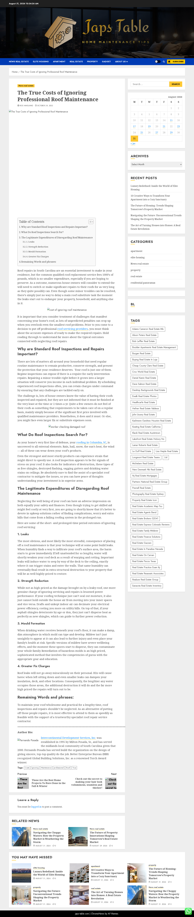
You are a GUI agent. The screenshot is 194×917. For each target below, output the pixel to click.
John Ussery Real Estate (143, 414)
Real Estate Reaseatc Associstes (148, 573)
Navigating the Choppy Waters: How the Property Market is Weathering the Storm (48, 837)
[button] (164, 61)
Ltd (165, 457)
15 (171, 120)
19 (149, 126)
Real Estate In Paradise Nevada (147, 549)
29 (171, 132)
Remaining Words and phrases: (38, 261)
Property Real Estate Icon (144, 500)
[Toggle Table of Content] (89, 221)
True (74, 767)
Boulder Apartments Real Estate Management (154, 347)
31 (134, 138)
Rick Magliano (26, 106)
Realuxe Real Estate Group (145, 579)
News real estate (19, 61)
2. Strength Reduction (37, 246)
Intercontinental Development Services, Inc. (68, 737)
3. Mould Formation (36, 251)
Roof (68, 767)
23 (178, 126)
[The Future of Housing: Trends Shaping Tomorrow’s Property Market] (137, 873)
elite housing (41, 61)
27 (157, 132)
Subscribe (178, 61)
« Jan (133, 143)
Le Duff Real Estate (141, 451)
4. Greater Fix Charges (37, 256)
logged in (36, 806)
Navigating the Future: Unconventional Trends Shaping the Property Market (47, 895)
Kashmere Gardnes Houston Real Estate (151, 420)
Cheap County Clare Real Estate (147, 365)
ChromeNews (97, 913)
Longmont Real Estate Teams (146, 457)
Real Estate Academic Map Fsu (147, 506)
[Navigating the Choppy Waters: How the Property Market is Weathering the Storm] (21, 836)
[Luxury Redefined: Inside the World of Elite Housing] (21, 873)
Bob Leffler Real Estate (143, 341)
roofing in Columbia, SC (91, 442)
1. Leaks (30, 241)
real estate (76, 61)
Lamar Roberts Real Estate (145, 445)
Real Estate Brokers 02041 (145, 518)
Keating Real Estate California (146, 426)
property (92, 61)
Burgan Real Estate (141, 353)
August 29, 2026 (99, 846)
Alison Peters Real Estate (144, 335)
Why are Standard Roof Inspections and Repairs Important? (54, 226)
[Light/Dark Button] (158, 61)
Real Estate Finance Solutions (146, 536)
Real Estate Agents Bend (144, 512)
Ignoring (35, 767)
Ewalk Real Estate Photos (144, 396)
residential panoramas (143, 282)
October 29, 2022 (45, 106)
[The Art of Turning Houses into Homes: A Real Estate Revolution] (79, 895)
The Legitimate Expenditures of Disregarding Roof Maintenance (57, 237)
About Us (120, 61)
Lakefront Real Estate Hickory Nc (148, 439)
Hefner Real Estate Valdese (145, 408)
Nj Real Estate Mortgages (144, 475)
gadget (106, 61)
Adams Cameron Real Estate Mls (148, 329)
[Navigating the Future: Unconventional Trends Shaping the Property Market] (21, 895)
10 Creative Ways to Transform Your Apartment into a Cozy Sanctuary (150, 197)
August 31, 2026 (43, 846)
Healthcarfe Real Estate (143, 402)
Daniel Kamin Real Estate (144, 378)
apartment (59, 61)
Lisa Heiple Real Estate (167, 451)
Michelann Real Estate (142, 463)
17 (134, 126)
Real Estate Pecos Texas (144, 561)
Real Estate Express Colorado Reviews (151, 524)
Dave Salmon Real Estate (144, 384)
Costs (27, 767)
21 (164, 126)
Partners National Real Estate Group (149, 481)
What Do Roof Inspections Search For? (42, 232)
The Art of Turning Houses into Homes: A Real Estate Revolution (107, 895)
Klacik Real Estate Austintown (146, 433)
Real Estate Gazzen (141, 543)
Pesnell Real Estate (141, 488)
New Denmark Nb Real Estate (146, 469)
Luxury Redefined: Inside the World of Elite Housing (49, 873)
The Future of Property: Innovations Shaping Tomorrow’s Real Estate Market (104, 837)
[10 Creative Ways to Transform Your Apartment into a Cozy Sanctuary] (79, 873)
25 (141, 132)
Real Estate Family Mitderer (145, 530)
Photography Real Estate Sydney (148, 494)
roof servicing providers (72, 328)
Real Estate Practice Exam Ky (146, 567)
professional (59, 767)
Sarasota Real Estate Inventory (146, 585)
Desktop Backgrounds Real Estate (148, 390)
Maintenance (46, 767)
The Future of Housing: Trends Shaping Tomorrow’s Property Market (162, 873)
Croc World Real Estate (143, 371)
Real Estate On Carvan (143, 555)
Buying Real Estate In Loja (144, 359)
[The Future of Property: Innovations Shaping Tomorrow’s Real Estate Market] (78, 836)
